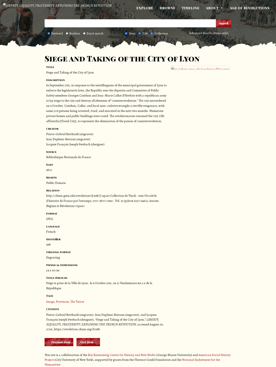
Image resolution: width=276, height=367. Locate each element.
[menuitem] (144, 8)
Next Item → (88, 342)
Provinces (62, 301)
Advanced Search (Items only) (208, 33)
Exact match (95, 33)
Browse (167, 8)
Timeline (190, 8)
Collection (161, 33)
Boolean (74, 33)
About (212, 8)
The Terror (77, 301)
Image (50, 301)
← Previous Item (59, 342)
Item (132, 33)
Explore (144, 8)
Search (223, 23)
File (144, 33)
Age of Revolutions (250, 8)
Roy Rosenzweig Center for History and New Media (122, 355)
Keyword (57, 33)
